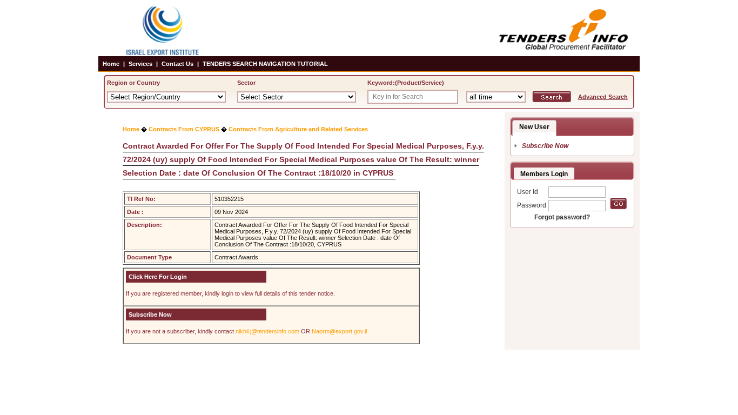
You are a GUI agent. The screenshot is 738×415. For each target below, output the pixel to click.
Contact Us (177, 64)
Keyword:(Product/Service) (405, 82)
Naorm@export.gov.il (339, 331)
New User (534, 127)
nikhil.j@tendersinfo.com (267, 331)
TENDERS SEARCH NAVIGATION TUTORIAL (265, 64)
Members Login (544, 174)
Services (140, 64)
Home (111, 64)
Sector (246, 82)
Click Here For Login (158, 276)
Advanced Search (603, 96)
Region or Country (133, 82)
